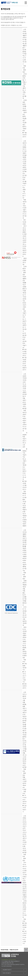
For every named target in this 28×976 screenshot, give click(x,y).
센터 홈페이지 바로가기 (7, 969)
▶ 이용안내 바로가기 (25, 134)
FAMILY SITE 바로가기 (7, 973)
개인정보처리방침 (4, 949)
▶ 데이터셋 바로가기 (25, 686)
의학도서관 (15, 2)
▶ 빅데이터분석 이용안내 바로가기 (25, 485)
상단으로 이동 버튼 (26, 950)
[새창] (6, 3)
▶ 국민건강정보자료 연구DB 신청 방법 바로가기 (25, 363)
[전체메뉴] (26, 3)
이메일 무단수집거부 (14, 949)
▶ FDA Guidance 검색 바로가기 (24, 799)
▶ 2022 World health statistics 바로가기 (25, 937)
